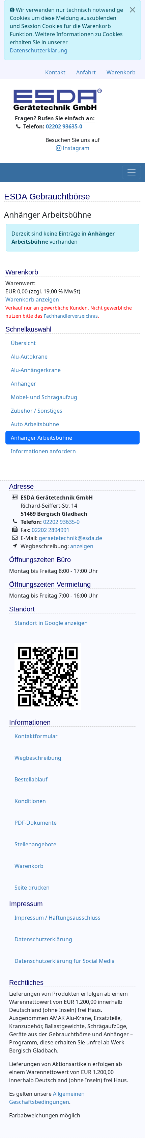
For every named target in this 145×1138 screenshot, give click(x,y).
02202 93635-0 (64, 126)
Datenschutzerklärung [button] (43, 939)
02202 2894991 (50, 530)
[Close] (132, 9)
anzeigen (81, 546)
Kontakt (55, 72)
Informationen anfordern (43, 451)
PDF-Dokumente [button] (35, 822)
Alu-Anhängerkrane (36, 370)
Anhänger (23, 383)
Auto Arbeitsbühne (35, 424)
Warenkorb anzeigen (32, 299)
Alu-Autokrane (29, 356)
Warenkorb (121, 72)
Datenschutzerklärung (38, 50)
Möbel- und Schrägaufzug (44, 397)
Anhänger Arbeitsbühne (41, 437)
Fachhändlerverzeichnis (71, 316)
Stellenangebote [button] (35, 844)
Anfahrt (86, 72)
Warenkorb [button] (29, 866)
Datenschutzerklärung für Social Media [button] (64, 961)
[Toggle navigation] (131, 172)
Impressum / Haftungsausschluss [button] (57, 917)
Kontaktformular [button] (36, 736)
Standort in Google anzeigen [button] (51, 623)
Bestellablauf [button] (31, 779)
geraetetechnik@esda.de (70, 538)
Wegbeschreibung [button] (37, 757)
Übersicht (23, 343)
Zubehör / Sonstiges (36, 410)
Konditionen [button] (30, 801)
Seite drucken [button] (32, 887)
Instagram (76, 148)
